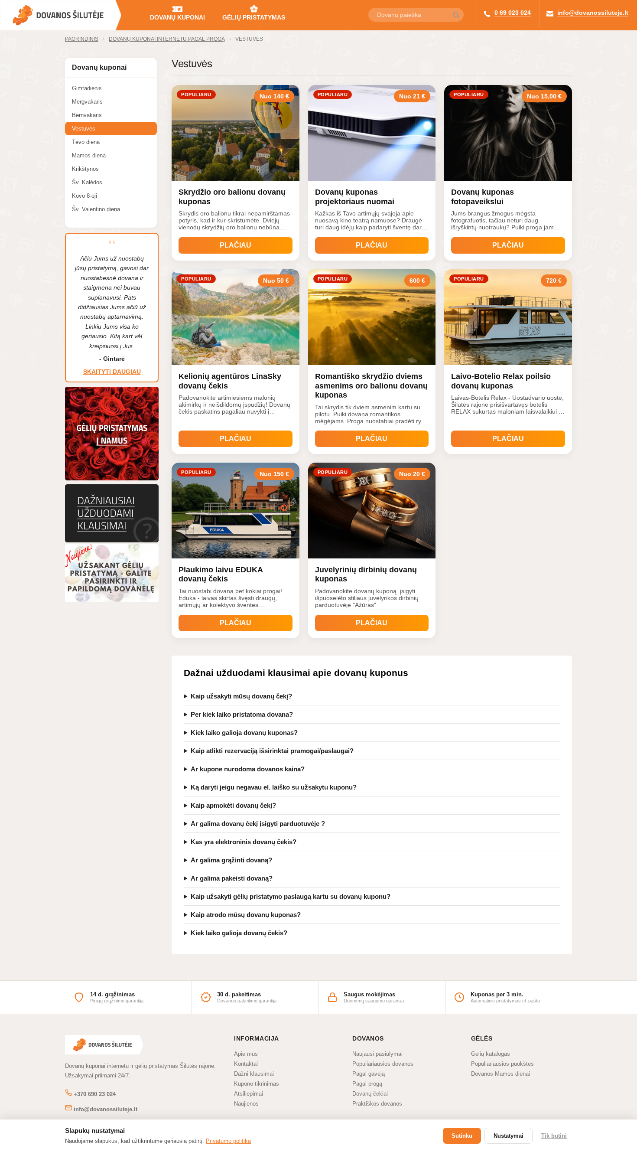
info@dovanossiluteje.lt (592, 12)
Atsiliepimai (248, 1093)
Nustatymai (508, 1135)
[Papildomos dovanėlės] (112, 600)
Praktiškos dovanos (377, 1103)
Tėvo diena (86, 142)
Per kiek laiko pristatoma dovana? (242, 714)
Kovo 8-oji (84, 196)
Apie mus (246, 1054)
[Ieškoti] (455, 15)
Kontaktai (246, 1064)
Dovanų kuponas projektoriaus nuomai (354, 197)
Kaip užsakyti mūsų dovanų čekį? (241, 696)
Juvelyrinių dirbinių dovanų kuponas (366, 574)
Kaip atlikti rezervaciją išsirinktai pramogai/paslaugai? (272, 750)
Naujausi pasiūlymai (377, 1054)
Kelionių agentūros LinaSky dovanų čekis (230, 381)
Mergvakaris (87, 101)
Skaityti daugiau (112, 371)
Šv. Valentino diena (96, 209)
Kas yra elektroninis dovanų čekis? (243, 841)
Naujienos (246, 1103)
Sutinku (462, 1135)
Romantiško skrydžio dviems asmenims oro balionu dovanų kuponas (371, 385)
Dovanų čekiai (370, 1093)
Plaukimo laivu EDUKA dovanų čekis (221, 574)
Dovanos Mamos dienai (500, 1073)
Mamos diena (89, 155)
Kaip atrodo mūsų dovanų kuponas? (246, 914)
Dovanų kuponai (177, 17)
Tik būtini (554, 1135)
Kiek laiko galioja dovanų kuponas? (244, 732)
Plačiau (235, 245)
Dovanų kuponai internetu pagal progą (167, 39)
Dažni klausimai (254, 1073)
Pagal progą (367, 1083)
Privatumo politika (228, 1141)
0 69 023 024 (512, 12)
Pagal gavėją (368, 1073)
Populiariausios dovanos (382, 1064)
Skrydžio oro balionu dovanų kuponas (232, 197)
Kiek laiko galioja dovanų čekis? (239, 933)
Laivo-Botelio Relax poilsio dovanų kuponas (501, 381)
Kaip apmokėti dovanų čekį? (233, 805)
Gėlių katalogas (490, 1054)
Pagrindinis (81, 39)
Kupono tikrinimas (256, 1083)
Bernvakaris (87, 115)
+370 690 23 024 (94, 1094)
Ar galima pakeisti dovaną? (232, 878)
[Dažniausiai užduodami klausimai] (112, 540)
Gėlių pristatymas (253, 17)
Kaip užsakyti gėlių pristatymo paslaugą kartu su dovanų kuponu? (290, 896)
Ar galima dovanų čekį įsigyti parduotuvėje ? (258, 823)
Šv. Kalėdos (87, 182)
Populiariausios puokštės (502, 1064)
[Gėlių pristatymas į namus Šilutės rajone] (112, 480)
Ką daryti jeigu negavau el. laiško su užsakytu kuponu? (274, 787)
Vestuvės (249, 39)
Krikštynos (85, 169)
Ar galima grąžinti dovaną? (231, 860)
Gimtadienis (87, 88)
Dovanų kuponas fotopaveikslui (482, 197)
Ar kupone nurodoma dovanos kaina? (248, 769)
